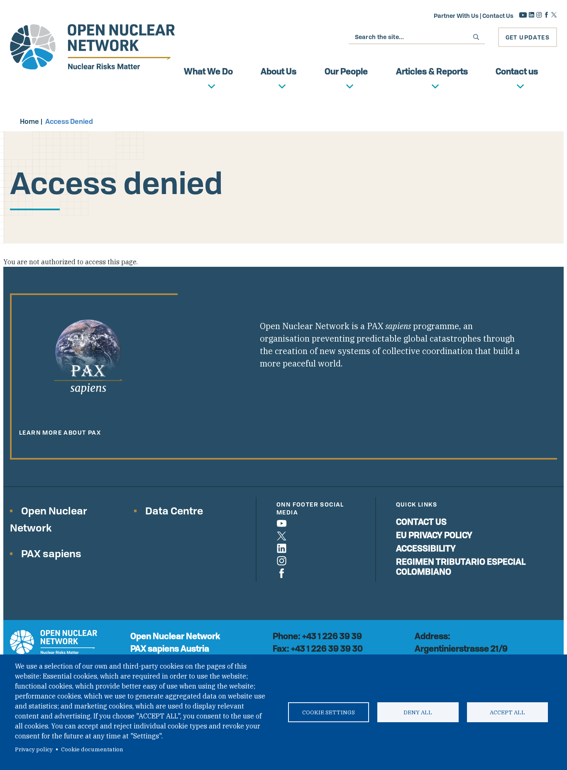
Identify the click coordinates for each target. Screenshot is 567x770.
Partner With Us (456, 16)
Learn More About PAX (60, 432)
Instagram (539, 15)
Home (29, 121)
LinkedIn (531, 15)
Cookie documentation (92, 749)
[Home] (92, 47)
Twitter (554, 15)
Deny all (417, 712)
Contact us (517, 71)
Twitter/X (281, 536)
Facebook (546, 15)
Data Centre (174, 510)
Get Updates (528, 37)
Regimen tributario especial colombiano (460, 566)
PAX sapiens (51, 553)
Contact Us (497, 16)
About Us (278, 71)
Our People (346, 71)
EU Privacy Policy (434, 535)
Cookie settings (328, 712)
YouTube (523, 15)
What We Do (208, 71)
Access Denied (69, 121)
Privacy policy (34, 749)
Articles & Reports (432, 71)
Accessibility (426, 548)
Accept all (507, 712)
